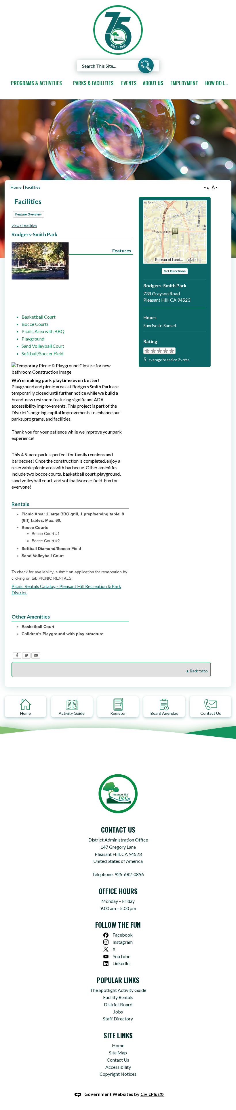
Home (16, 187)
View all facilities (24, 226)
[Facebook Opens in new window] (17, 656)
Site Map (118, 1052)
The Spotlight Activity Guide (118, 990)
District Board (118, 1004)
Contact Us (118, 1059)
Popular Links (118, 980)
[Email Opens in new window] (35, 656)
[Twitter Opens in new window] (26, 656)
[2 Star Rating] (149, 350)
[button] (146, 66)
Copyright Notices (118, 1074)
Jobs (118, 1011)
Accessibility (118, 1067)
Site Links (118, 1035)
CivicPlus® (152, 1094)
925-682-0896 (129, 874)
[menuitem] (36, 83)
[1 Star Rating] (146, 350)
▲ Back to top (197, 671)
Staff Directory (118, 1018)
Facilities (33, 187)
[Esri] (192, 259)
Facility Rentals (118, 997)
